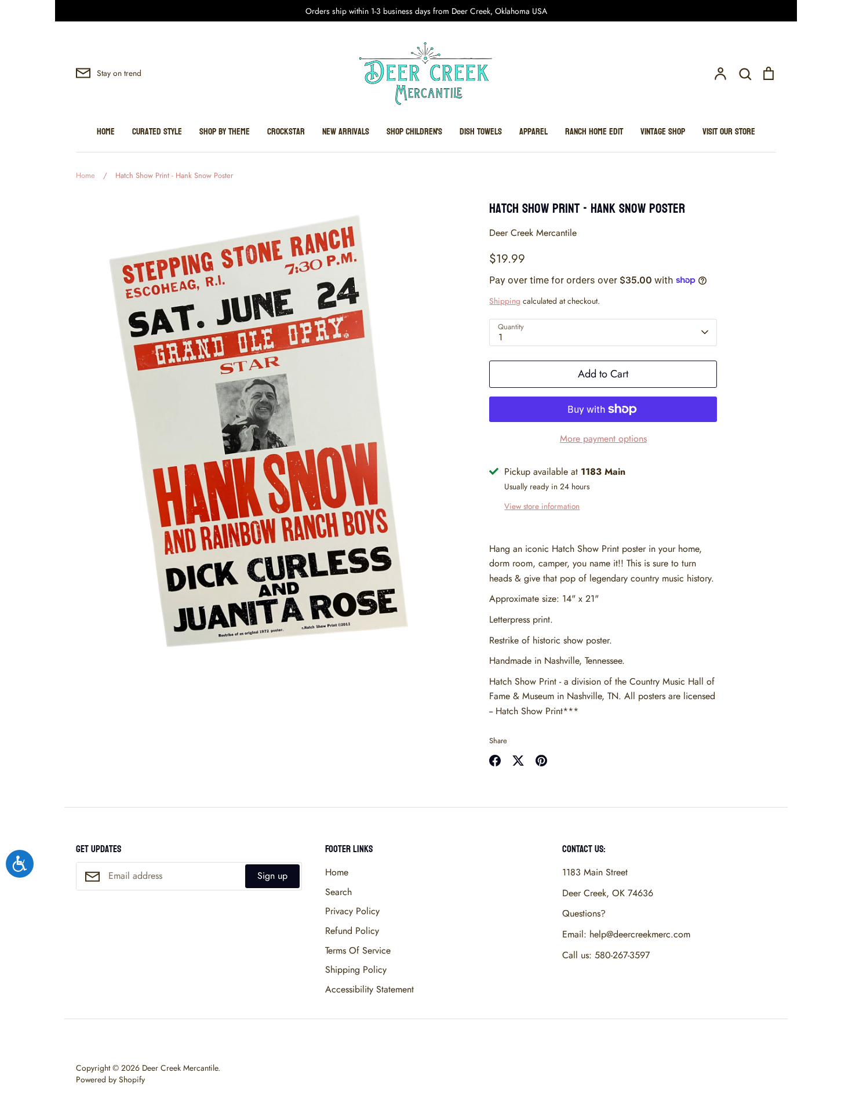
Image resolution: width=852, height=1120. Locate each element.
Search (338, 892)
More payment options (603, 438)
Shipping (504, 301)
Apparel (533, 131)
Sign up (272, 875)
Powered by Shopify (110, 1079)
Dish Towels (481, 131)
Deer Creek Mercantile (533, 232)
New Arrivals (345, 131)
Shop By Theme (224, 131)
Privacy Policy (352, 911)
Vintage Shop (662, 131)
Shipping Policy (356, 969)
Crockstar (286, 131)
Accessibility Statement (369, 989)
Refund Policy (352, 930)
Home (106, 131)
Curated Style (157, 131)
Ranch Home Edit (594, 131)
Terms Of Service (358, 950)
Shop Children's (414, 131)
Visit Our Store (728, 131)
